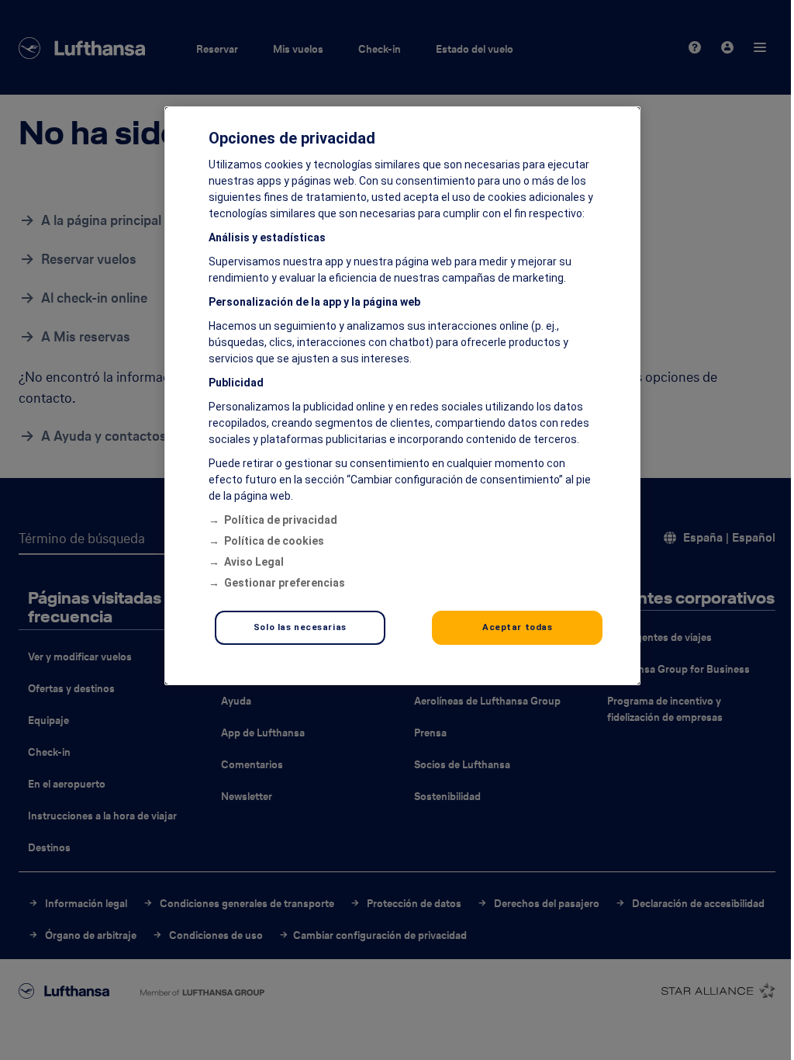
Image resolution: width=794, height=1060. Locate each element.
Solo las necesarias (300, 627)
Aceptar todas (517, 627)
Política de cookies (274, 541)
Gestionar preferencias (284, 583)
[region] (402, 395)
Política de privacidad (280, 520)
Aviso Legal (254, 562)
